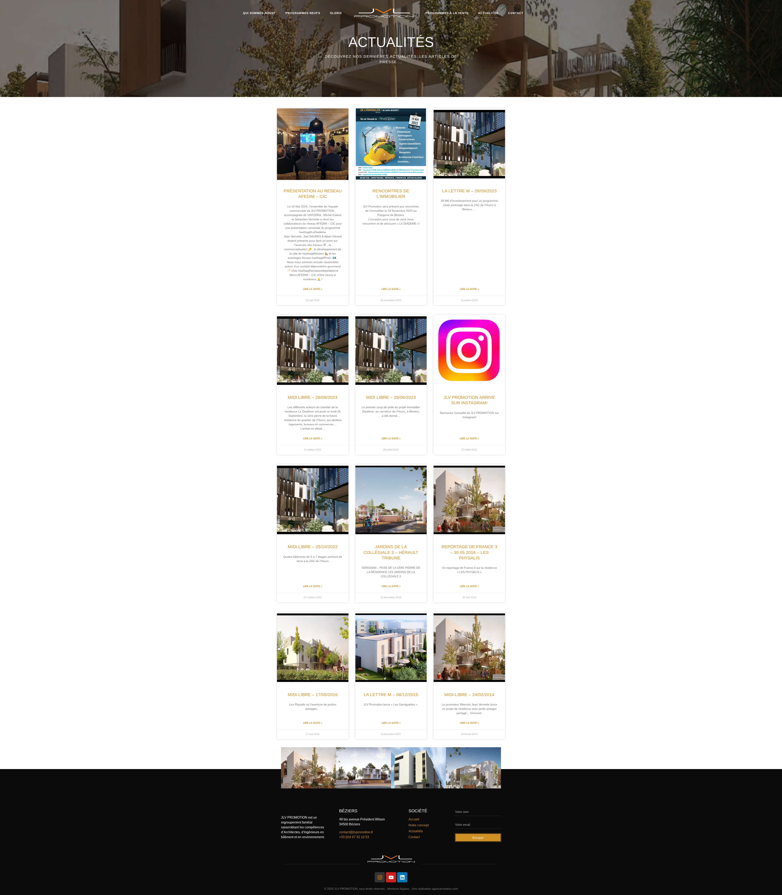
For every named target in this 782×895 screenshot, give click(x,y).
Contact (515, 13)
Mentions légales (398, 888)
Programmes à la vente (447, 13)
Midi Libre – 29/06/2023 (391, 397)
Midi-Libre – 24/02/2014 (469, 694)
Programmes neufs (303, 13)
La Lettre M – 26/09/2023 (469, 190)
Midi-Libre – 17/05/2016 (313, 694)
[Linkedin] (402, 877)
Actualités (488, 13)
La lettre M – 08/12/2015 (391, 694)
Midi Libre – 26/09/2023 (312, 397)
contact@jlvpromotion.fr (356, 832)
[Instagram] (380, 877)
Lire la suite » (312, 289)
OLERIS (336, 13)
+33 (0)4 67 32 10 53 (354, 837)
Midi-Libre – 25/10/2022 (313, 546)
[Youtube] (391, 877)
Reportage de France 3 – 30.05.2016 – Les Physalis (469, 552)
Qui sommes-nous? (259, 13)
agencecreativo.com (445, 888)
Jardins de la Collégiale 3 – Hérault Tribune (391, 552)
